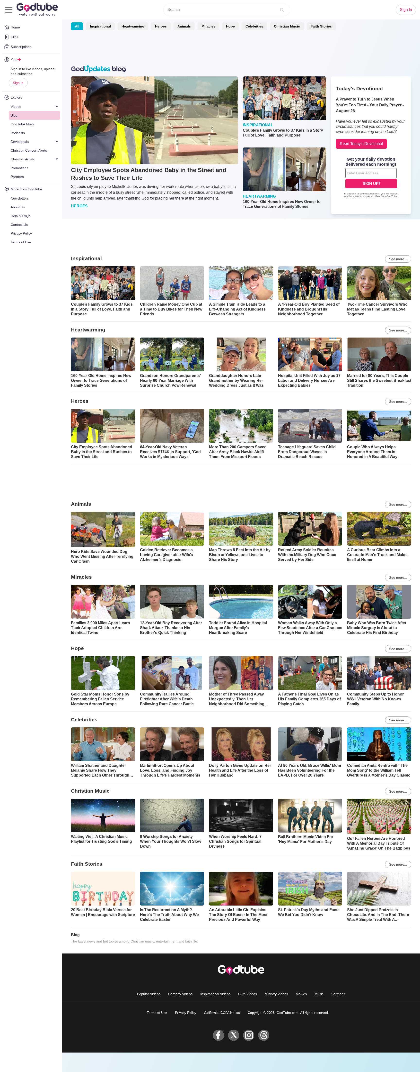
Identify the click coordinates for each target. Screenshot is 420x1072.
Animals (184, 26)
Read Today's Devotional (361, 144)
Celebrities (254, 26)
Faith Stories (321, 26)
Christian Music (287, 26)
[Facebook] (218, 1035)
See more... (398, 259)
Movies (301, 994)
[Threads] (263, 1035)
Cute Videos (247, 994)
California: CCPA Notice (222, 1013)
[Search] (282, 10)
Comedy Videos (180, 994)
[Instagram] (248, 1035)
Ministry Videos (276, 994)
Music (319, 994)
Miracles (208, 26)
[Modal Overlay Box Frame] (371, 178)
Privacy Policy (185, 1013)
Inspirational (100, 26)
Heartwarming (133, 26)
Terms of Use (157, 1013)
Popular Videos (148, 994)
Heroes (161, 26)
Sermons (338, 994)
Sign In (18, 83)
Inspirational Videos (215, 994)
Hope (230, 26)
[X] (233, 1035)
